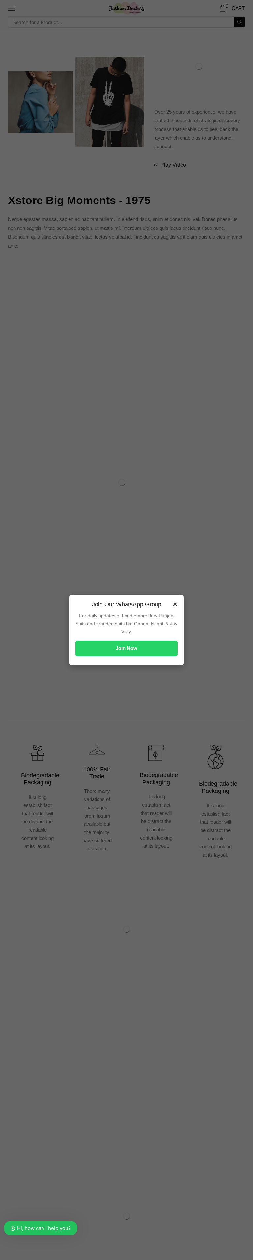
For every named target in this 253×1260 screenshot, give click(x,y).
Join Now (126, 648)
